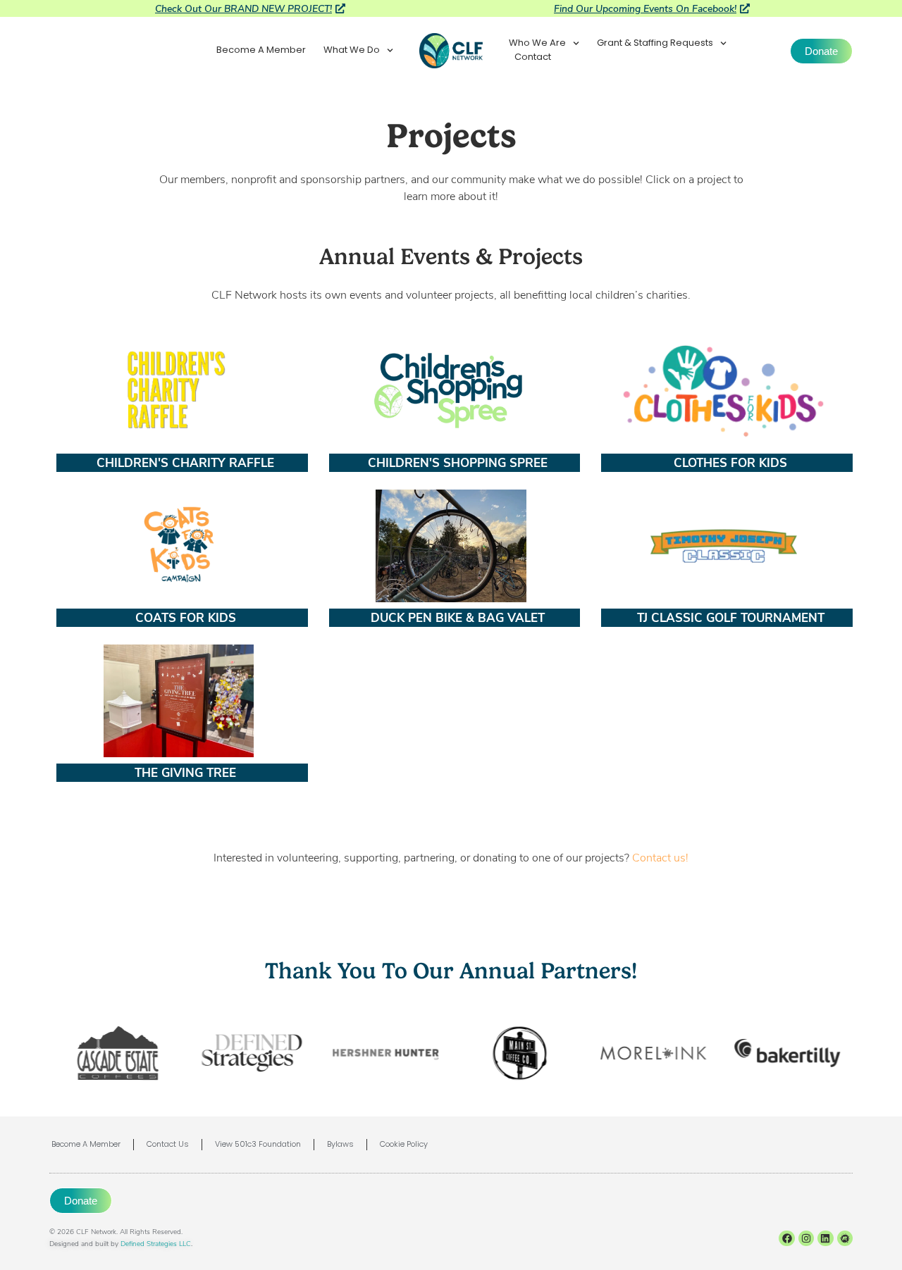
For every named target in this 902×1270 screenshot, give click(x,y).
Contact (532, 58)
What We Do (351, 51)
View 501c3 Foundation (258, 1144)
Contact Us (168, 1144)
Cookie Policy (404, 1144)
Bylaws (340, 1144)
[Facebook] (786, 1238)
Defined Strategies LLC (156, 1243)
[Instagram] (806, 1238)
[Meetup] (845, 1238)
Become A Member (261, 51)
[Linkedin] (825, 1238)
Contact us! (660, 856)
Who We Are (537, 44)
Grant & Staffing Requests (655, 44)
